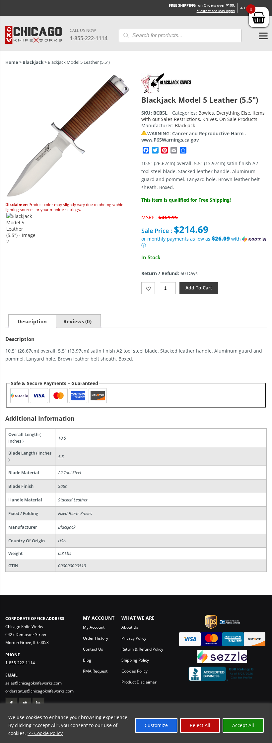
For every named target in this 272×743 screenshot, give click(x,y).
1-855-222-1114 (88, 38)
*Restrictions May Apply (216, 11)
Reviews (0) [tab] (77, 321)
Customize (156, 725)
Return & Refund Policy (142, 649)
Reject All (200, 725)
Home (11, 62)
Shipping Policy (135, 660)
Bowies (206, 113)
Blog (87, 660)
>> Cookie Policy (45, 733)
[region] (136, 723)
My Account (93, 627)
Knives (209, 119)
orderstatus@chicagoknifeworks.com (39, 691)
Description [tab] (32, 321)
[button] (204, 242)
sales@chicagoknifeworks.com (33, 683)
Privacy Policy (133, 638)
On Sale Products (238, 119)
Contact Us (93, 649)
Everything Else (233, 113)
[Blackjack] (166, 91)
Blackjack (33, 62)
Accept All (243, 725)
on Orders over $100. (202, 5)
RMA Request (95, 671)
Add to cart (198, 287)
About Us (129, 627)
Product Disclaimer (139, 682)
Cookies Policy (134, 671)
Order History (95, 638)
